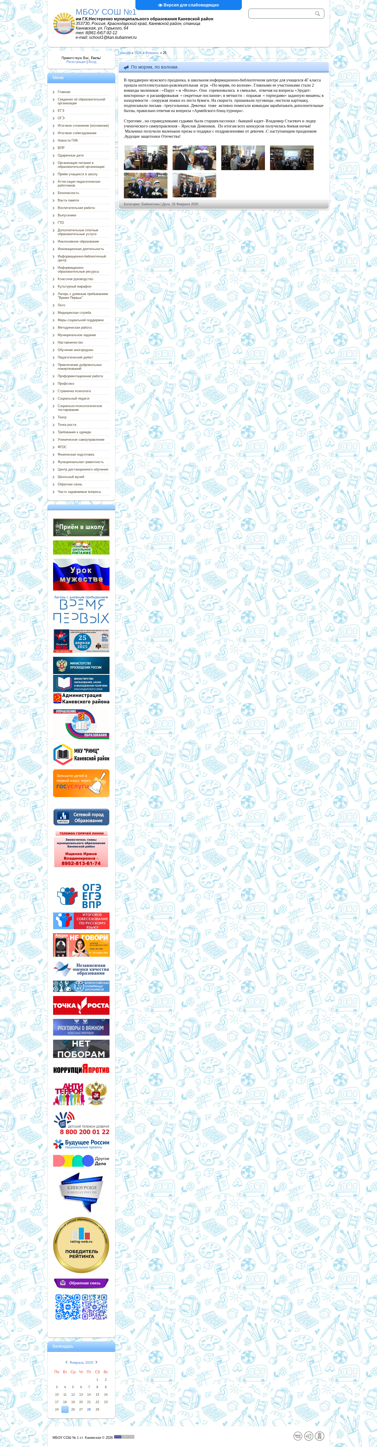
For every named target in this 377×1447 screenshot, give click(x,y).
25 (65, 1409)
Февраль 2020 (81, 1362)
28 (89, 1409)
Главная (124, 53)
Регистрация (76, 62)
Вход (92, 62)
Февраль (152, 53)
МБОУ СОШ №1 (106, 11)
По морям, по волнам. (154, 67)
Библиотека (151, 204)
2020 (138, 53)
